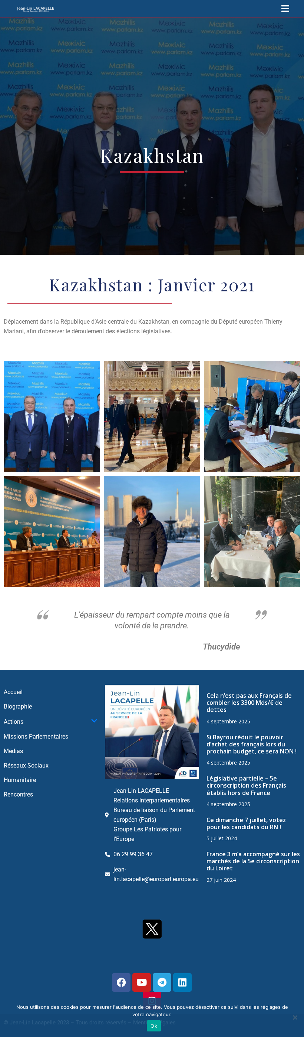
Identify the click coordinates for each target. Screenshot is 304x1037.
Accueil (13, 692)
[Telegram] (162, 982)
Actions (13, 721)
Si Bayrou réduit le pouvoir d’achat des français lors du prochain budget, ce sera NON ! (251, 744)
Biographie (18, 706)
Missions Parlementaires (36, 736)
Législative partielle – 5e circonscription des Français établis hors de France (246, 785)
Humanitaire (20, 780)
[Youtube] (141, 982)
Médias (13, 751)
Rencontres (18, 794)
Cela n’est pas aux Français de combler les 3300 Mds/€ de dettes (249, 702)
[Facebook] (121, 982)
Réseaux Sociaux (26, 765)
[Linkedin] (182, 982)
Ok (154, 1026)
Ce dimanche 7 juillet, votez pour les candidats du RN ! (246, 823)
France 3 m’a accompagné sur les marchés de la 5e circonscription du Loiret (253, 861)
